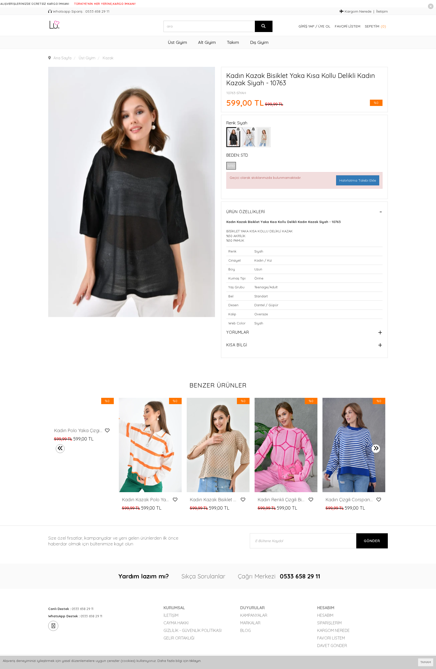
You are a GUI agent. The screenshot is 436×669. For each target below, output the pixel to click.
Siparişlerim (329, 622)
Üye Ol (324, 26)
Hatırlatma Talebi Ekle (357, 180)
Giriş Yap (306, 26)
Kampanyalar (253, 615)
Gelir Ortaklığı (179, 637)
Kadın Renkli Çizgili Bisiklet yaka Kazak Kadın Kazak (282, 499)
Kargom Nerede (357, 11)
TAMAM (425, 662)
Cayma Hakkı (176, 622)
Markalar (250, 622)
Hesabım (325, 615)
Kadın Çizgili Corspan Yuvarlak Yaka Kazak (349, 499)
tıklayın (195, 661)
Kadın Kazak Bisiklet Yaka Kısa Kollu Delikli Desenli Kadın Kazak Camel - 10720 (214, 499)
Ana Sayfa (62, 57)
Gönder (372, 541)
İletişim (382, 11)
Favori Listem (347, 26)
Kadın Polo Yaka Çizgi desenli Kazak (78, 430)
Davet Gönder (332, 645)
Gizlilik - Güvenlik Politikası (193, 630)
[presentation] (60, 448)
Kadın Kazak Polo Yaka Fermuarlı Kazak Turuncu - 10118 (146, 499)
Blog (245, 630)
